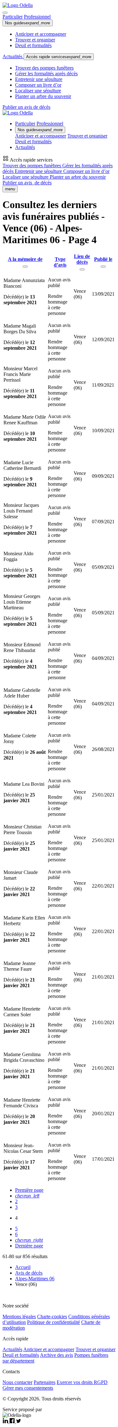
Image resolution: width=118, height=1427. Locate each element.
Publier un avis (27, 182)
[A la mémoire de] (25, 267)
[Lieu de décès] (82, 269)
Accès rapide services (58, 56)
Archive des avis (56, 1355)
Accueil (23, 1267)
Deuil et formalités (33, 45)
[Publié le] (103, 267)
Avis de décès (28, 1273)
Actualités (13, 56)
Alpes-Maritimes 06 (34, 1278)
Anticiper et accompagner (40, 34)
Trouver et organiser (35, 39)
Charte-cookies (52, 1316)
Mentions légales (19, 1316)
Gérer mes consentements (28, 1388)
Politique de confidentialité (53, 1322)
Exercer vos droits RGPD (82, 1382)
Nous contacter (17, 1382)
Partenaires (44, 1382)
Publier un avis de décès (26, 107)
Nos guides (27, 23)
